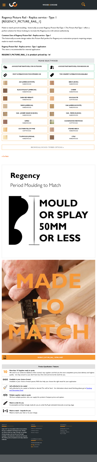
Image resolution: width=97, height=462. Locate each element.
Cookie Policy (35, 430)
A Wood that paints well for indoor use (73, 66)
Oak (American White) (74, 106)
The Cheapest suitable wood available (74, 74)
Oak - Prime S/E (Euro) (73, 114)
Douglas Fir (73, 98)
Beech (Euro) (73, 83)
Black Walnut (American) (26, 91)
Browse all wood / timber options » (47, 147)
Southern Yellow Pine (27, 129)
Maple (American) (27, 106)
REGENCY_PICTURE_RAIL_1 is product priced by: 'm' (26, 55)
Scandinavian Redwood (73, 122)
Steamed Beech (73, 129)
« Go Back (5, 156)
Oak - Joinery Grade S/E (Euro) (27, 114)
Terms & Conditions (36, 428)
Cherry (73, 91)
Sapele (26, 122)
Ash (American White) (27, 83)
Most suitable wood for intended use (27, 74)
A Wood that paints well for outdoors (27, 66)
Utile (73, 137)
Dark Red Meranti (26, 98)
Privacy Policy (35, 432)
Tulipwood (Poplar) (26, 137)
